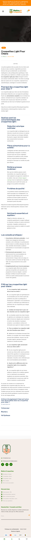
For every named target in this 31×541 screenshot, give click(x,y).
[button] (28, 11)
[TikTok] (10, 464)
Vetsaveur (5, 408)
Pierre (4, 56)
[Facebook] (2, 464)
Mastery (4, 412)
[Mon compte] (12, 539)
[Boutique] (4, 539)
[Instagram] (6, 464)
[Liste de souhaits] (26, 539)
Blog (4, 47)
